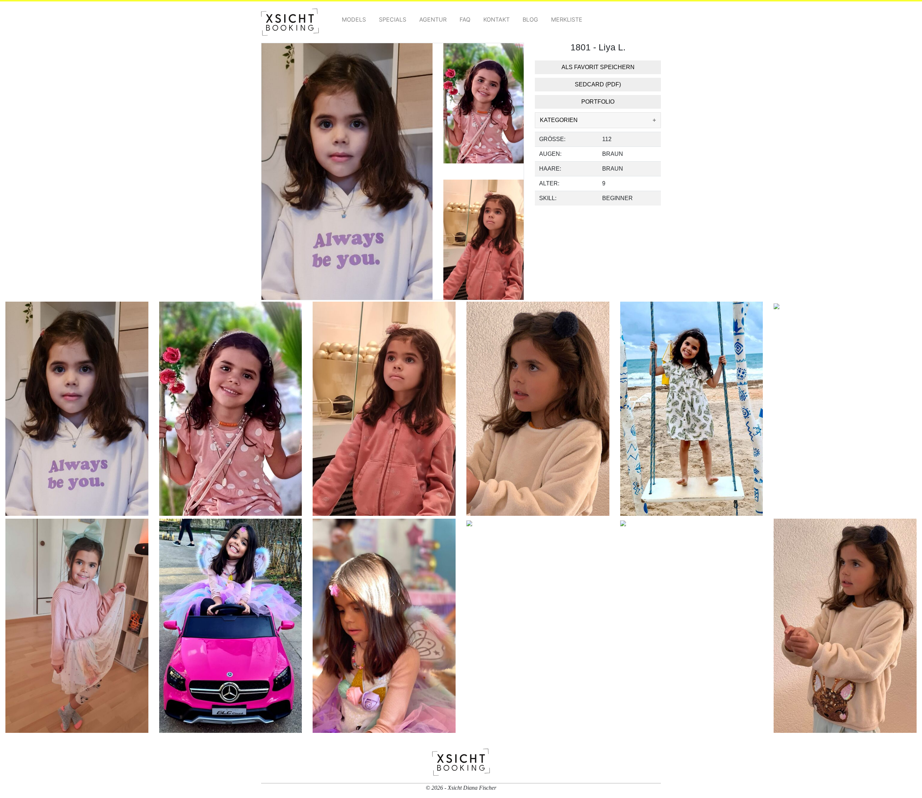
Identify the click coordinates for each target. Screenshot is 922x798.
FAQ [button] (465, 19)
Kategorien (559, 120)
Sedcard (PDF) (598, 84)
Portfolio (597, 102)
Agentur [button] (433, 19)
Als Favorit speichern (598, 67)
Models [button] (354, 19)
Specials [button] (392, 19)
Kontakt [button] (496, 19)
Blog (530, 19)
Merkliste (566, 19)
